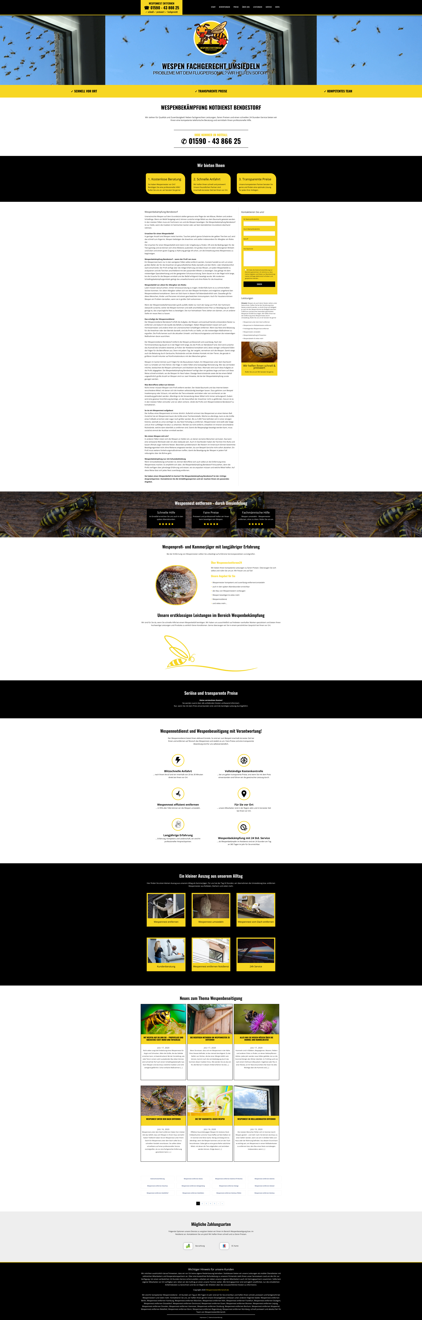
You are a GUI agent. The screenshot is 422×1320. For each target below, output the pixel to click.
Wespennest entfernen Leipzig (265, 1303)
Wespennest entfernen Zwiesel (264, 1186)
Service (269, 7)
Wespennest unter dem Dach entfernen (163, 1119)
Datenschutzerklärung (157, 1179)
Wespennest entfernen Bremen (239, 1303)
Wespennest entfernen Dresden (155, 1306)
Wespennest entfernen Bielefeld (154, 1309)
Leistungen (257, 7)
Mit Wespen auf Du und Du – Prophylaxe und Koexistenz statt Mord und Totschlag (163, 1038)
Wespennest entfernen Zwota (193, 1179)
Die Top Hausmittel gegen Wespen (210, 1119)
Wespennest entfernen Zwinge (229, 1186)
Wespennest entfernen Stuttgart (267, 1300)
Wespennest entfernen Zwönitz (265, 1179)
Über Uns (246, 7)
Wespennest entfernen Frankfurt (239, 1300)
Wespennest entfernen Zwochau (157, 1186)
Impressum (203, 1317)
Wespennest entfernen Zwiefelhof (157, 1193)
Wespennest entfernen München (188, 1300)
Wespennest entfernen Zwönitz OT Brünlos (228, 1179)
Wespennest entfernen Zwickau (265, 1193)
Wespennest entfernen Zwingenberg (193, 1186)
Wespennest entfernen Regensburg (207, 1309)
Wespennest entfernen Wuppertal (265, 1306)
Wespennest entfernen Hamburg (160, 1300)
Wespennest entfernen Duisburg (210, 1306)
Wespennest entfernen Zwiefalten (193, 1193)
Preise (236, 7)
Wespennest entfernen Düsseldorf (158, 1303)
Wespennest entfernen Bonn (180, 1309)
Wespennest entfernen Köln (214, 1300)
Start (213, 7)
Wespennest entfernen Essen (213, 1303)
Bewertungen (224, 7)
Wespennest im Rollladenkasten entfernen (256, 1119)
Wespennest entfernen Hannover (182, 1306)
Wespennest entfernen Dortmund (187, 1303)
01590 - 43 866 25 (161, 7)
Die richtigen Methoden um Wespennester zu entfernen (210, 1038)
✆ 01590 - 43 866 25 (211, 141)
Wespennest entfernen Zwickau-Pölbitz (228, 1193)
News (277, 7)
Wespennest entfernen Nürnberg (236, 1309)
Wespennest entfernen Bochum (238, 1306)
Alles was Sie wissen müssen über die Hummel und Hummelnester (256, 1038)
